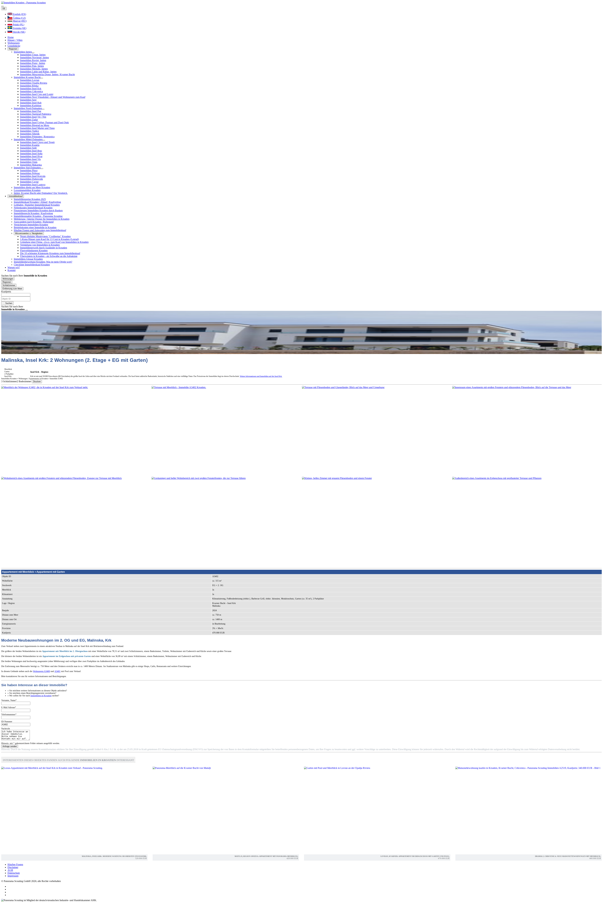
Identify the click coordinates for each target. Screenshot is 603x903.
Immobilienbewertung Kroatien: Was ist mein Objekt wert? (43, 261)
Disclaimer (13, 867)
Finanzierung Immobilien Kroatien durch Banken (38, 210)
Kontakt (12, 270)
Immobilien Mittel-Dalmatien (28, 139)
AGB (10, 870)
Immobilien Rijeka (29, 85)
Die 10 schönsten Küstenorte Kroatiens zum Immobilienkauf (50, 253)
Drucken (37, 381)
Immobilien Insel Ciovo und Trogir (37, 142)
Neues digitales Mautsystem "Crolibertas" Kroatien (45, 236)
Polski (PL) (18, 24)
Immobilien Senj (28, 100)
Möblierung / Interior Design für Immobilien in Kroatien (41, 219)
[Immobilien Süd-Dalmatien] (42, 168)
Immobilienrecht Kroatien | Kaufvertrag (33, 213)
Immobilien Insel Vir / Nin (33, 116)
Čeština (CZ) (19, 18)
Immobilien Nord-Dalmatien (28, 108)
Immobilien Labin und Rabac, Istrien (38, 71)
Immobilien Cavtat (29, 181)
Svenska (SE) (19, 28)
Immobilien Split (28, 148)
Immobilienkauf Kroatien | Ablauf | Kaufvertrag (37, 202)
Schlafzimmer (9, 285)
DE (4, 8)
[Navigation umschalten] (2, 6)
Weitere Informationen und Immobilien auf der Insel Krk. (261, 376)
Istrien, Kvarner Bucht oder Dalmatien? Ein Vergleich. (41, 193)
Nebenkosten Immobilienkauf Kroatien (33, 207)
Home (11, 37)
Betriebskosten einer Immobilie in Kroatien (35, 227)
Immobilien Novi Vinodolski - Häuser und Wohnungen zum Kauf (52, 97)
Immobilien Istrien (23, 52)
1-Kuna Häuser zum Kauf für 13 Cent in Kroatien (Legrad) (49, 239)
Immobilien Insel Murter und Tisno (37, 128)
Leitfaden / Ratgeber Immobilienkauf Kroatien (37, 205)
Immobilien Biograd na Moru (34, 125)
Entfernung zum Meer (12, 288)
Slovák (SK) (18, 32)
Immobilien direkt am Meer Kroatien (32, 187)
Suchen (8, 303)
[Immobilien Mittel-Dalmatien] (44, 140)
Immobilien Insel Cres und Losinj (36, 94)
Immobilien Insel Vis (30, 159)
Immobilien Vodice (29, 131)
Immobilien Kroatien (9, 379)
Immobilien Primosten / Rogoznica (37, 136)
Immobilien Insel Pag (30, 111)
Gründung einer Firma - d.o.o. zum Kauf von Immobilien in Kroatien (54, 242)
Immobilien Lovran (29, 80)
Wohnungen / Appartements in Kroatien (33, 379)
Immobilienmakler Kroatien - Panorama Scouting (38, 216)
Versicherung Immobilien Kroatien (31, 224)
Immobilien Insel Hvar (31, 156)
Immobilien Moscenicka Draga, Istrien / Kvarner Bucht (47, 74)
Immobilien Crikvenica (31, 91)
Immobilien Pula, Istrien (32, 66)
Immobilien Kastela (29, 145)
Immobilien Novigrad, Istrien (34, 57)
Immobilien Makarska (31, 164)
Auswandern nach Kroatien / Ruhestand (34, 221)
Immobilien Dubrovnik (31, 179)
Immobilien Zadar (29, 119)
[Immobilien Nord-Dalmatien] (43, 109)
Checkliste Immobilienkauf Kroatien (32, 264)
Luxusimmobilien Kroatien (27, 190)
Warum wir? (14, 267)
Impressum (13, 875)
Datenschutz (14, 873)
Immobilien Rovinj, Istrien (33, 60)
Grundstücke (14, 45)
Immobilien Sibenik (30, 133)
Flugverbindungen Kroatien (34, 250)
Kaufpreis (6, 291)
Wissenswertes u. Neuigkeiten (29, 233)
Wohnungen (14, 43)
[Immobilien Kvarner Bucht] (42, 78)
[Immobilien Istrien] (33, 52)
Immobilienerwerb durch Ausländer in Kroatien (43, 247)
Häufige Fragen (15, 864)
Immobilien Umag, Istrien (33, 54)
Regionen (13, 49)
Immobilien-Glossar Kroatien (28, 259)
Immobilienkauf (16, 196)
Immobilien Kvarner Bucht (27, 77)
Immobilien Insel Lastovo (32, 184)
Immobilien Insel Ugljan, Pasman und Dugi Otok (44, 122)
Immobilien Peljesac (30, 173)
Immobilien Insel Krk (30, 88)
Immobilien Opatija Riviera (33, 83)
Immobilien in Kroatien (41, 695)
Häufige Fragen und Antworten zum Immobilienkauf (40, 230)
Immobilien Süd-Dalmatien (27, 167)
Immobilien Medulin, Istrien (34, 68)
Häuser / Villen (15, 40)
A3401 (57, 671)
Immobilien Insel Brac (31, 150)
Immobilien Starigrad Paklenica (35, 114)
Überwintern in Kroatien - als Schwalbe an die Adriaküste (48, 256)
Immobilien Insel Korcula (32, 176)
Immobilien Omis (28, 162)
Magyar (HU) (19, 21)
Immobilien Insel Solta (31, 153)
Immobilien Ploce (29, 170)
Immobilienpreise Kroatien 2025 (30, 199)
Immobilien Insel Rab (30, 102)
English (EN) (19, 14)
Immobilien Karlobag (30, 105)
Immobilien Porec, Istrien (32, 63)
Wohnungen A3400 (41, 671)
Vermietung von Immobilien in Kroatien (40, 245)
